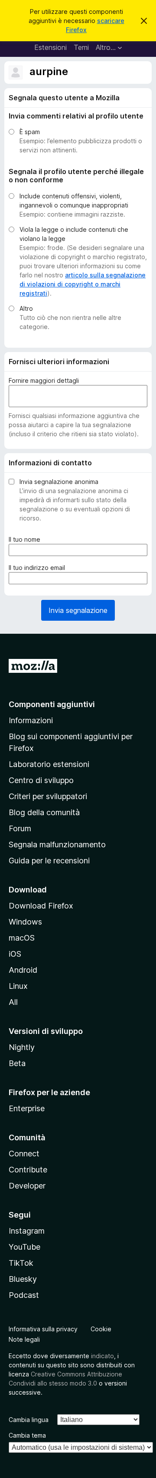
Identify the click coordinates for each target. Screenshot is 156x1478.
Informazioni (31, 720)
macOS (22, 937)
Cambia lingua (29, 1419)
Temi (81, 47)
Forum (20, 828)
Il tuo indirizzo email (38, 567)
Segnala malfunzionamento (57, 844)
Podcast (24, 1295)
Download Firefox (41, 905)
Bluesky (23, 1279)
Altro (26, 308)
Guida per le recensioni (49, 860)
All (13, 1002)
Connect (24, 1153)
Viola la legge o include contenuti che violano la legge (74, 234)
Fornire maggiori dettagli (44, 380)
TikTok (21, 1262)
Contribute (28, 1169)
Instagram (27, 1230)
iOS (15, 953)
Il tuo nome (26, 539)
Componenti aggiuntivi (52, 704)
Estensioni (50, 47)
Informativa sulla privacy (43, 1329)
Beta (17, 1063)
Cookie (101, 1329)
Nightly (22, 1047)
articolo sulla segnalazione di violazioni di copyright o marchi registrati (83, 284)
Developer (27, 1185)
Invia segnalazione (78, 610)
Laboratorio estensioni (49, 764)
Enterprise (27, 1108)
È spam (30, 131)
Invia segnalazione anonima (59, 481)
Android (23, 969)
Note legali (24, 1339)
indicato (102, 1355)
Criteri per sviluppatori (48, 796)
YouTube (24, 1246)
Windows (25, 921)
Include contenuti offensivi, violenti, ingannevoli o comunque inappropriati (74, 200)
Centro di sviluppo (41, 780)
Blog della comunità (44, 812)
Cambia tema (27, 1435)
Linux (18, 986)
